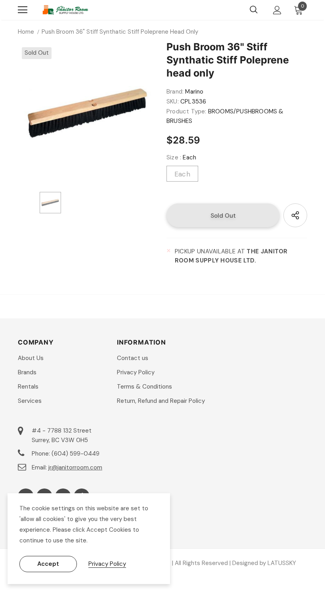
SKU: (172, 101)
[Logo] (65, 9)
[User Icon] (277, 10)
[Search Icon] (254, 10)
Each (182, 174)
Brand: (175, 92)
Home (26, 32)
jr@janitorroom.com (75, 467)
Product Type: (186, 111)
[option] (88, 113)
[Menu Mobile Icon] (22, 10)
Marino (194, 92)
